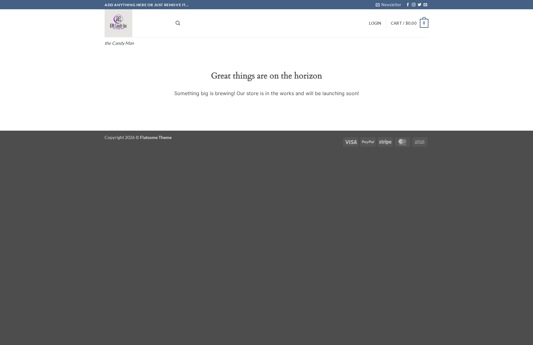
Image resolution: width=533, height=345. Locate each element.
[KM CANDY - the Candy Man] (135, 23)
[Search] (178, 23)
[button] (388, 4)
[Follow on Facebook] (408, 5)
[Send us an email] (425, 5)
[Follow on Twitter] (419, 5)
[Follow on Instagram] (413, 5)
